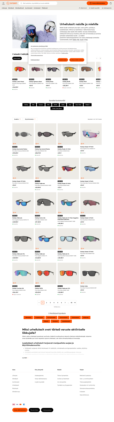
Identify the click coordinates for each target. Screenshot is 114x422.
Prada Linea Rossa (57, 108)
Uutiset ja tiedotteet (63, 378)
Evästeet (82, 391)
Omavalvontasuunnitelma (87, 388)
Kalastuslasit (75, 317)
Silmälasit (11, 8)
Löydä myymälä (95, 8)
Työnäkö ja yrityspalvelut (64, 385)
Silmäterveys (16, 391)
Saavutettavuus (84, 395)
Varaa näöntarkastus (98, 3)
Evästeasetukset (47, 410)
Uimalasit (55, 321)
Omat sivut (84, 8)
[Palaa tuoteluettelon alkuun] (103, 417)
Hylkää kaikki (63, 59)
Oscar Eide (78, 104)
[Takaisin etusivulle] (12, 3)
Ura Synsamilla (61, 382)
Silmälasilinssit (19, 8)
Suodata (16, 119)
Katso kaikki (17, 58)
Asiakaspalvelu (108, 8)
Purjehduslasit (39, 317)
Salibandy (86, 317)
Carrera (41, 104)
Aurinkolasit (28, 8)
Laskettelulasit (66, 321)
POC (86, 39)
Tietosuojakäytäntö (85, 382)
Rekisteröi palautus (85, 375)
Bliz (78, 39)
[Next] (100, 58)
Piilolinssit (45, 8)
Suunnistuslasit (51, 317)
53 (71, 302)
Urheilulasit (37, 8)
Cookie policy (64, 53)
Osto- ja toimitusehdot (86, 378)
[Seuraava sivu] (75, 302)
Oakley (75, 39)
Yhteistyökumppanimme (37, 55)
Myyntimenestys (29, 119)
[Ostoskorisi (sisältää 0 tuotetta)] (111, 3)
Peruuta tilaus (34, 410)
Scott (81, 39)
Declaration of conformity (87, 385)
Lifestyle (4, 8)
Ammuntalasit (63, 317)
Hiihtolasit (28, 317)
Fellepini (88, 104)
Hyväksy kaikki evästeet (76, 59)
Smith (55, 104)
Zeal (70, 104)
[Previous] (96, 58)
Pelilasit (46, 321)
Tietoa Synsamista (62, 375)
